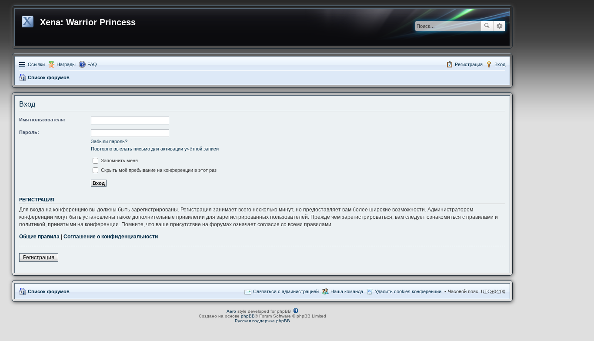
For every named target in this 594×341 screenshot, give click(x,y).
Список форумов (49, 77)
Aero (231, 311)
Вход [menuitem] (499, 64)
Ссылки (36, 64)
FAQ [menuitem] (92, 64)
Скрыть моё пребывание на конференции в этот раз (158, 170)
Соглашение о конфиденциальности (110, 237)
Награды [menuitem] (66, 64)
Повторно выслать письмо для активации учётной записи (155, 148)
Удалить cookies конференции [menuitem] (408, 291)
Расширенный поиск (499, 26)
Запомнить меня (119, 160)
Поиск (487, 26)
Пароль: (29, 132)
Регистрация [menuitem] (469, 64)
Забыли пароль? (109, 141)
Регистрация (38, 257)
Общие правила (39, 237)
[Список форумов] (28, 20)
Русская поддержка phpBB (262, 320)
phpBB (248, 316)
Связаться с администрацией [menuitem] (286, 291)
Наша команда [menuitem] (346, 291)
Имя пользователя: (42, 119)
